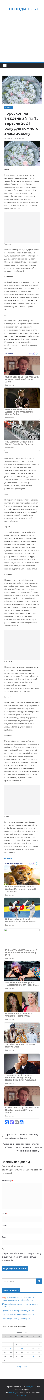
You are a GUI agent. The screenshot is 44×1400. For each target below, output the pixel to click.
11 (16, 1348)
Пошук (39, 1281)
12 (22, 1348)
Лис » (25, 1366)
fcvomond (20, 138)
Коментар (7, 1180)
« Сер (19, 1366)
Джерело (8, 858)
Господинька (22, 8)
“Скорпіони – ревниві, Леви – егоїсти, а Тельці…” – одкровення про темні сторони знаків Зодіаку (21, 1147)
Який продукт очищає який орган (16, 1318)
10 (11, 1348)
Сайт (4, 1237)
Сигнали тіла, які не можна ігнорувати (18, 1314)
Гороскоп (8, 107)
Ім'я (4, 1213)
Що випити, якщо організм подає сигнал (19, 1310)
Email (5, 1225)
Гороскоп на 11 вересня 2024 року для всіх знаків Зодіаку (21, 1136)
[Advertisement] (22, 39)
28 (33, 1356)
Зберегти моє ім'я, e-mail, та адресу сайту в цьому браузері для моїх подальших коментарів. (21, 1257)
